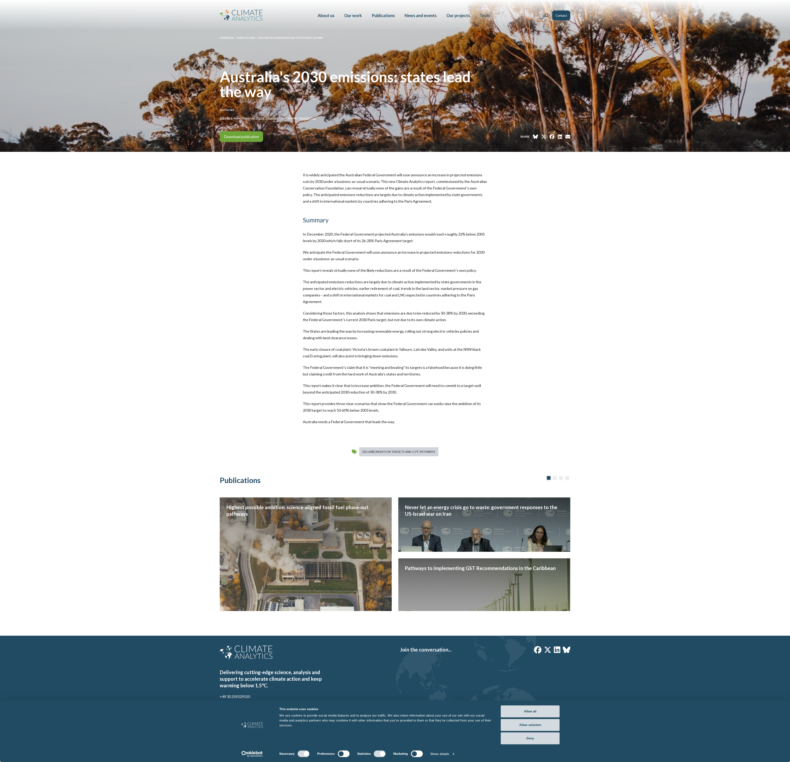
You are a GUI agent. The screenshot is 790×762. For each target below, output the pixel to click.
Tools (485, 15)
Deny (530, 738)
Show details (439, 754)
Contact (561, 15)
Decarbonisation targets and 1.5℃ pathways (398, 451)
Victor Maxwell (267, 118)
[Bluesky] (566, 649)
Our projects (458, 15)
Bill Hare (226, 118)
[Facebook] (537, 649)
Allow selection (530, 725)
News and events (421, 15)
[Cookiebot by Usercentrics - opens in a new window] (252, 754)
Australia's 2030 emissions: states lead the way (290, 37)
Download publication (241, 136)
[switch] (344, 753)
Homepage (227, 37)
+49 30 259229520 (235, 696)
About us (326, 15)
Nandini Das (307, 118)
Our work (353, 15)
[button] (547, 15)
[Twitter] (547, 649)
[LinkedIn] (557, 649)
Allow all (530, 711)
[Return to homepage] (241, 15)
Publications (383, 15)
